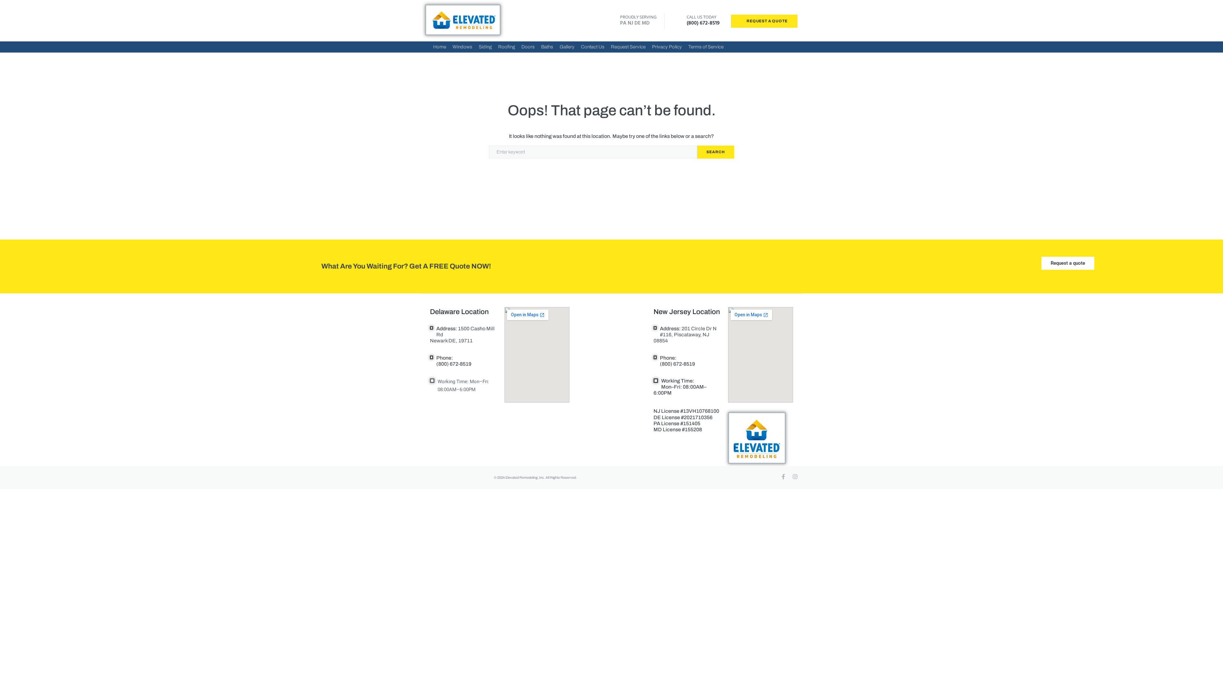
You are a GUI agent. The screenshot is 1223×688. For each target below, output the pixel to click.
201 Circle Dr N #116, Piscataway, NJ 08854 (685, 334)
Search (715, 152)
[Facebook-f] (783, 476)
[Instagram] (795, 476)
